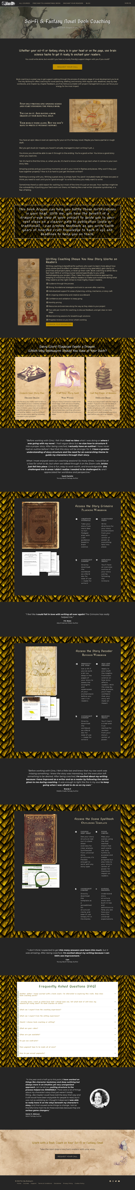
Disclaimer (57, 1183)
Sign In (128, 3)
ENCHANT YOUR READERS (73, 3)
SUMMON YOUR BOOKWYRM (59, 324)
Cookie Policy (79, 1183)
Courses (26, 1183)
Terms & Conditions (45, 1183)
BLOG (88, 3)
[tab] (67, 994)
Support (33, 1183)
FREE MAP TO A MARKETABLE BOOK (46, 3)
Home (19, 1183)
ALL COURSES (24, 3)
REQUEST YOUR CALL (67, 67)
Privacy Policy (68, 1183)
